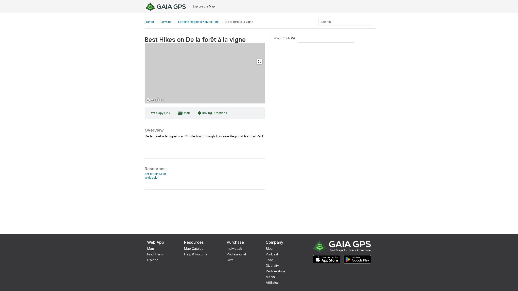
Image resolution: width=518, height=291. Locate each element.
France (149, 21)
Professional (236, 254)
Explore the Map (204, 6)
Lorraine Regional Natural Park (198, 21)
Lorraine (166, 21)
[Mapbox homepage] (155, 100)
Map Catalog (193, 249)
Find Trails (155, 254)
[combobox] (341, 21)
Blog (269, 249)
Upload (152, 260)
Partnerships (275, 271)
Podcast (272, 254)
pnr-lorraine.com (156, 173)
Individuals (235, 249)
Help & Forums (195, 254)
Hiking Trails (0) (284, 38)
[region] (205, 73)
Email (183, 113)
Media (270, 277)
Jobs (269, 260)
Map (150, 249)
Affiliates (272, 282)
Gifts (230, 260)
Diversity (272, 266)
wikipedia (151, 177)
